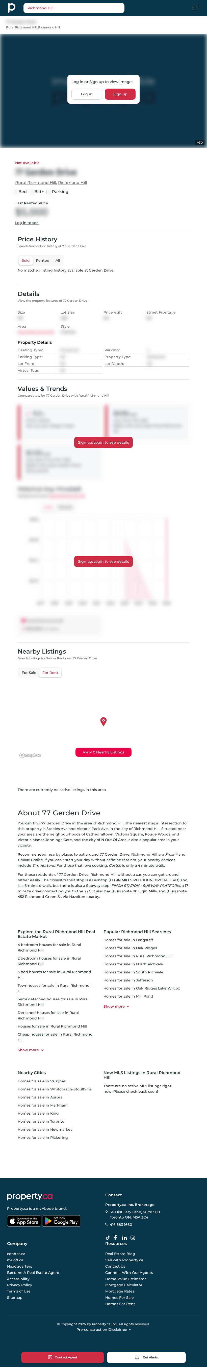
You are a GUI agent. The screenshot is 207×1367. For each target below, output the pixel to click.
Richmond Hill (49, 27)
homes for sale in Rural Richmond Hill (138, 956)
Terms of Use (19, 1291)
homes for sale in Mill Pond (128, 996)
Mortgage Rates (119, 1291)
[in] (133, 1238)
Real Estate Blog (120, 1253)
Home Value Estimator (125, 1278)
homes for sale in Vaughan (42, 1081)
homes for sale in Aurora (40, 1097)
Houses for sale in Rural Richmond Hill (52, 1026)
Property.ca (17, 1208)
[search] (73, 8)
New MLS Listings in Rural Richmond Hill (142, 1075)
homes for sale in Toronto (41, 1121)
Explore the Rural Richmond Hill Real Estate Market (56, 934)
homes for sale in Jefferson (128, 980)
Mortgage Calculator (123, 1285)
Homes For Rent (120, 1303)
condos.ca (16, 1253)
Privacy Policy (19, 1285)
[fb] (117, 1238)
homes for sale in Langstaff (128, 940)
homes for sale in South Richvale (133, 972)
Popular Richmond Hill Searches (137, 931)
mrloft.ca (15, 1260)
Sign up (120, 94)
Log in (86, 94)
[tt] (108, 1238)
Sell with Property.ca (124, 1260)
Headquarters (19, 1266)
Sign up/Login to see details (103, 442)
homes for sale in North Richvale (133, 964)
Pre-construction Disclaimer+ (103, 1329)
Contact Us (115, 1266)
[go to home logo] (30, 1197)
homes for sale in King (38, 1113)
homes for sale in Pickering (43, 1137)
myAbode (45, 1208)
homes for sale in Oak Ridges (130, 948)
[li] (125, 1238)
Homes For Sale (119, 1297)
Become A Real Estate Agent (33, 1272)
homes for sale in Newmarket (45, 1129)
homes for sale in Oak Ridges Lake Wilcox (142, 988)
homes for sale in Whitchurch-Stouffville (55, 1089)
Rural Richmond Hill (21, 27)
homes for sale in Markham (43, 1105)
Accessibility (18, 1278)
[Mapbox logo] (30, 755)
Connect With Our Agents (129, 1272)
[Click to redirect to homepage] (11, 8)
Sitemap (14, 1297)
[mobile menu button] (199, 8)
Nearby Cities (32, 1072)
